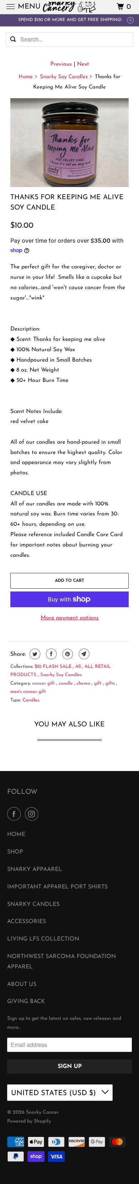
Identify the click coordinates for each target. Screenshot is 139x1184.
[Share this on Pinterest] (67, 654)
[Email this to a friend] (83, 654)
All (78, 666)
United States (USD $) (54, 1093)
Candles (30, 700)
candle (66, 683)
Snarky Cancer (42, 1112)
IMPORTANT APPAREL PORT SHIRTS (57, 887)
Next (83, 64)
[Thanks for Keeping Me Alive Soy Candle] (69, 142)
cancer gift (44, 683)
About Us (21, 984)
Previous (61, 64)
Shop (15, 852)
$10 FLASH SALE (54, 666)
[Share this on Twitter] (34, 654)
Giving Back (26, 1001)
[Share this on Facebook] (50, 654)
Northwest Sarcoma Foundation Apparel (61, 962)
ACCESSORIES (26, 921)
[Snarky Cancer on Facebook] (15, 814)
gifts (110, 683)
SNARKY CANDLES (33, 904)
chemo (84, 683)
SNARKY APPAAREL (34, 869)
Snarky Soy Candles (64, 77)
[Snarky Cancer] (69, 7)
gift (98, 683)
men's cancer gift (28, 691)
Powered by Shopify (29, 1121)
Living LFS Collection (43, 939)
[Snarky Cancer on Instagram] (33, 814)
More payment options (70, 618)
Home (26, 77)
